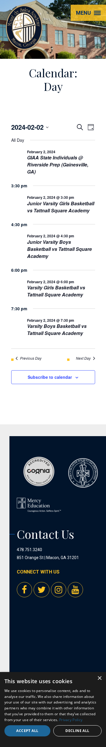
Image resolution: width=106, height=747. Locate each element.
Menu (83, 13)
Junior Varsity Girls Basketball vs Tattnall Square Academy (60, 207)
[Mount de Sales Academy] (24, 44)
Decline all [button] (77, 730)
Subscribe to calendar (50, 377)
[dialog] (53, 709)
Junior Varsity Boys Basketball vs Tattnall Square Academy (59, 249)
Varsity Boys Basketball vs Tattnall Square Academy (57, 329)
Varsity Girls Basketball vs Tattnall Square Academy (56, 291)
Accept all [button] (27, 730)
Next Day (83, 358)
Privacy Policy (70, 719)
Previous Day (31, 358)
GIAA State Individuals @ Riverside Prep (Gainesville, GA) (57, 164)
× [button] (99, 678)
